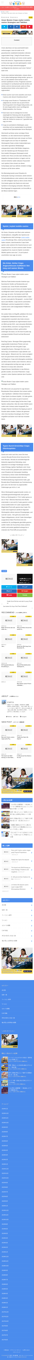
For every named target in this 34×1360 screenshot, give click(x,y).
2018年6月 (5, 1284)
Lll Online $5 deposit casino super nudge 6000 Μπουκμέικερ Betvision (15, 888)
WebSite (9, 716)
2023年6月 (5, 1141)
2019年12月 (5, 1210)
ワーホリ (4, 920)
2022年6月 (5, 1196)
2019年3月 (5, 1242)
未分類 (4, 571)
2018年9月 (5, 1270)
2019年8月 (5, 1224)
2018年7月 (5, 1279)
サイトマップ (17, 1352)
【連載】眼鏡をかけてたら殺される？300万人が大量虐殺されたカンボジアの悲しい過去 (21, 827)
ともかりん (10, 702)
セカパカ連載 (6, 925)
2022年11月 (5, 1173)
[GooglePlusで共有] (23, 26)
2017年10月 (5, 1321)
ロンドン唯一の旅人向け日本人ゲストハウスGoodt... (20, 1081)
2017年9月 (5, 1326)
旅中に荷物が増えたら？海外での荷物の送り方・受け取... (20, 1073)
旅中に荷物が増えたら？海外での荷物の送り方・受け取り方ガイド (21, 819)
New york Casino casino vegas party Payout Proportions (20, 852)
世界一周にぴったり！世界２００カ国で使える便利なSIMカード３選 (21, 813)
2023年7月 (5, 1136)
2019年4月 (5, 1238)
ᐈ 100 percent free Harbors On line (20, 878)
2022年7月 (5, 1192)
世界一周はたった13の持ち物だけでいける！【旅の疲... (20, 1066)
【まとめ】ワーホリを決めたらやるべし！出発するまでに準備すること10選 (21, 835)
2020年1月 (5, 1205)
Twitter (16, 716)
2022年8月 (5, 1187)
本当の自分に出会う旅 (9, 935)
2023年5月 (5, 1145)
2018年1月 (5, 1307)
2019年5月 (5, 1233)
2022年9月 (5, 1182)
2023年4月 (5, 1150)
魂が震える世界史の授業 (9, 940)
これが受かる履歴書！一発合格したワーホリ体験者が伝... (20, 1089)
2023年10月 (5, 1122)
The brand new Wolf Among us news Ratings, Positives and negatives (20, 870)
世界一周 (4, 910)
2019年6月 (5, 1229)
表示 (18, 197)
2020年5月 (5, 1201)
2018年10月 (5, 1265)
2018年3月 (5, 1298)
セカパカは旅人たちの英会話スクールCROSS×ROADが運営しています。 (17, 8)
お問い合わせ (26, 1350)
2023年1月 (5, 1164)
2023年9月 (5, 1127)
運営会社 (7, 1350)
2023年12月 (5, 1113)
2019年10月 (5, 1219)
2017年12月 (5, 1312)
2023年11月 (5, 1118)
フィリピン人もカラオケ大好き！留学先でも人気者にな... (20, 1058)
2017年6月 (5, 1339)
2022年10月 (5, 1178)
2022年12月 (5, 1169)
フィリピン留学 (7, 915)
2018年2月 (5, 1302)
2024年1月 (5, 1108)
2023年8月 (5, 1131)
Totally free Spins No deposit (20, 861)
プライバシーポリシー (16, 1350)
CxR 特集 (5, 930)
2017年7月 (5, 1335)
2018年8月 (5, 1275)
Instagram (24, 716)
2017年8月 (5, 1330)
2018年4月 (5, 1293)
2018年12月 (5, 1256)
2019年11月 (5, 1215)
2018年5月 (5, 1289)
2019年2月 (5, 1247)
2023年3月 (5, 1155)
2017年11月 (5, 1316)
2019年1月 (5, 1252)
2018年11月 (5, 1261)
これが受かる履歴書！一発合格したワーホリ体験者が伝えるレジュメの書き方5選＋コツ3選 (21, 807)
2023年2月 (5, 1159)
